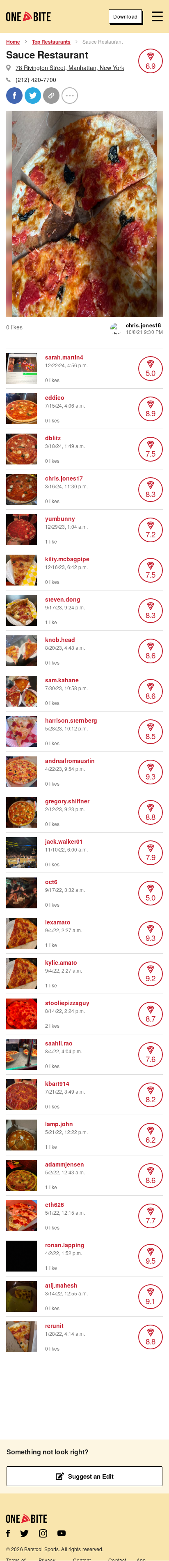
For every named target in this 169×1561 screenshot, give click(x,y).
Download (125, 16)
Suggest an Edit (91, 1476)
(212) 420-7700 (36, 79)
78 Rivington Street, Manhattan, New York (70, 67)
